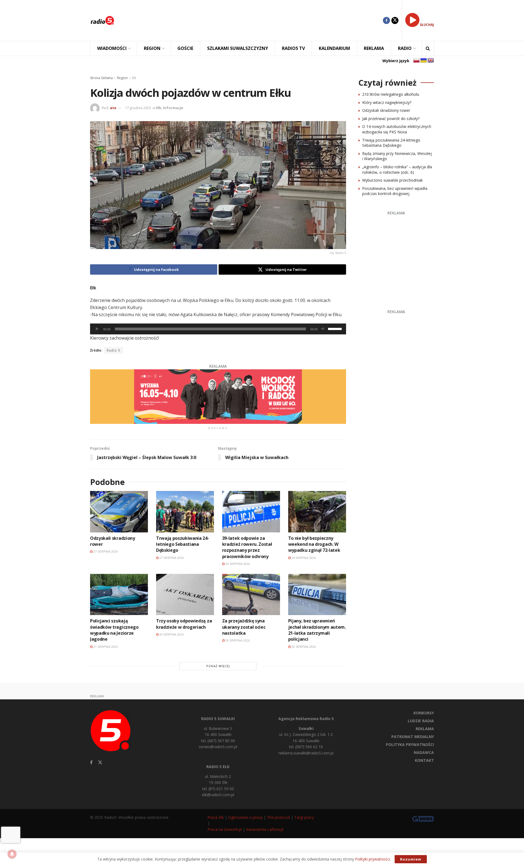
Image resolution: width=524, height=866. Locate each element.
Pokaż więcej (218, 666)
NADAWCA (424, 752)
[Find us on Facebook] (386, 20)
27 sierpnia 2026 (105, 551)
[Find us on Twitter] (394, 20)
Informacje (173, 107)
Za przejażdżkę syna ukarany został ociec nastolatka (244, 627)
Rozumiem (410, 859)
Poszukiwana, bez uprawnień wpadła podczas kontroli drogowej (394, 191)
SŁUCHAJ (427, 24)
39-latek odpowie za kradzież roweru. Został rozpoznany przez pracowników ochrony (247, 547)
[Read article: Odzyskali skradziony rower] (119, 511)
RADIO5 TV (293, 48)
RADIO (405, 48)
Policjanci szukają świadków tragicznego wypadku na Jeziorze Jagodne (114, 630)
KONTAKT (424, 760)
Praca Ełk (215, 817)
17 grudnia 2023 (138, 107)
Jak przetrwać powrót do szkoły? (390, 118)
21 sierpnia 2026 (105, 647)
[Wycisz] (323, 329)
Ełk (134, 78)
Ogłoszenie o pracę (245, 817)
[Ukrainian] (423, 60)
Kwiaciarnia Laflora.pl (265, 829)
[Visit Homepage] (102, 20)
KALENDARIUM (334, 48)
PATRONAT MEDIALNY (412, 736)
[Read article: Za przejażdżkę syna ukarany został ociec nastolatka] (251, 594)
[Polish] (416, 60)
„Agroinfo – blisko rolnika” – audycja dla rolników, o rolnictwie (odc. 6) (397, 169)
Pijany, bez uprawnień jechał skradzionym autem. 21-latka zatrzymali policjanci (317, 630)
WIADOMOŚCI (112, 48)
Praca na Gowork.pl (224, 829)
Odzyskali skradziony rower (386, 110)
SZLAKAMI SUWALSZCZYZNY (237, 48)
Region (122, 78)
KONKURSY (423, 712)
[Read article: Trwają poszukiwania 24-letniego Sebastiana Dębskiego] (185, 511)
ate (113, 107)
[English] (430, 60)
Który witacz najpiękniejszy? (386, 102)
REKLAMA (374, 48)
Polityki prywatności (372, 859)
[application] (218, 328)
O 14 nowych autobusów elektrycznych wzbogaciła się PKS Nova (396, 129)
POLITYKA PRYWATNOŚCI (410, 744)
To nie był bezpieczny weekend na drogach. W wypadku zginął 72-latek (314, 544)
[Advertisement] (253, 20)
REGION (152, 48)
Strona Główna (101, 78)
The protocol (278, 817)
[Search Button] (428, 48)
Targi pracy (304, 817)
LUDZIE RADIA (421, 720)
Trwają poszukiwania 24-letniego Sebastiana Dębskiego (182, 544)
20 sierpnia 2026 (171, 634)
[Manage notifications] (12, 854)
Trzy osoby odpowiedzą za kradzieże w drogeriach (184, 624)
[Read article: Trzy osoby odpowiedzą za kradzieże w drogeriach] (185, 594)
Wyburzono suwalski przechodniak (392, 180)
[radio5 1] (218, 396)
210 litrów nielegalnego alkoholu (390, 94)
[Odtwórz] (97, 329)
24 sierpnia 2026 (237, 564)
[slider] (335, 328)
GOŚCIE (185, 48)
